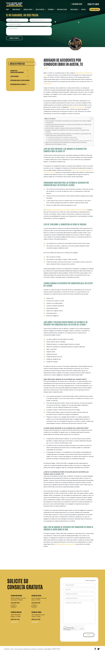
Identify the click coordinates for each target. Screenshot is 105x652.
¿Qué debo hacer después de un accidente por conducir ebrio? (62, 137)
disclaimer (48, 649)
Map (13, 606)
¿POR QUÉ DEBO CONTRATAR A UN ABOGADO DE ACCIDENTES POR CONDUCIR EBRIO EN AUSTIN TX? (68, 121)
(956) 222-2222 (15, 619)
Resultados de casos (62, 9)
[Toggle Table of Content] (90, 119)
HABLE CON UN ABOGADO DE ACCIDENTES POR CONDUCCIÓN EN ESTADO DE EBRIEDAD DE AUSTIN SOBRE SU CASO (66, 143)
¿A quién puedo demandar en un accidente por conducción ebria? (63, 139)
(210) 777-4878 (93, 4)
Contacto (83, 9)
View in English (94, 9)
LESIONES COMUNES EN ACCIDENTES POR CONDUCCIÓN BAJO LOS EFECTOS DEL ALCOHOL (67, 131)
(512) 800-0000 (36, 602)
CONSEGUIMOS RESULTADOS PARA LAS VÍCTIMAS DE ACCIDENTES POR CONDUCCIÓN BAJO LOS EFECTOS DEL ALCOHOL (68, 125)
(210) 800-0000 (15, 602)
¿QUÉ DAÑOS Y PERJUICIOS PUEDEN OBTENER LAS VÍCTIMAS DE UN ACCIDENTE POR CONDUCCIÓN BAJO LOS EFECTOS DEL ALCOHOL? (68, 134)
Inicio (7, 9)
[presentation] (74, 628)
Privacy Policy (56, 649)
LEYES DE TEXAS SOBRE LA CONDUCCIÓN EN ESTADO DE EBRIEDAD (63, 128)
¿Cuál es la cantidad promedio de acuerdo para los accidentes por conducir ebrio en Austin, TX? (70, 140)
